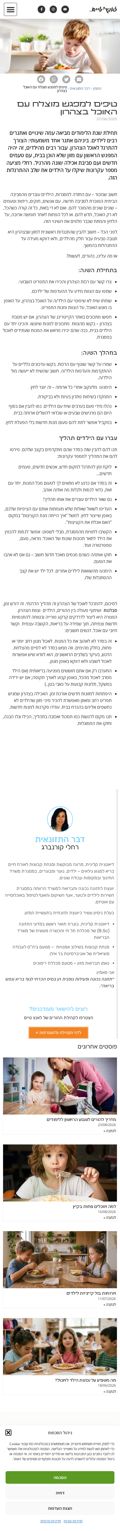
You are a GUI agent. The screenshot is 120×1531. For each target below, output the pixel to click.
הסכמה (60, 1477)
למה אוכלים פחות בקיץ (94, 1206)
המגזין (97, 88)
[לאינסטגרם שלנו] (53, 9)
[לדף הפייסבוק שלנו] (41, 9)
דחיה (60, 1492)
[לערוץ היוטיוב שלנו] (65, 9)
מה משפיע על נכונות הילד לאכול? (85, 1380)
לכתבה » (110, 1130)
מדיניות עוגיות (73, 1521)
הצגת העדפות (60, 1508)
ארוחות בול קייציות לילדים (91, 1293)
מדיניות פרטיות (50, 1521)
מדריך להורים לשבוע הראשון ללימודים (81, 1119)
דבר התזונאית (80, 88)
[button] (8, 1432)
